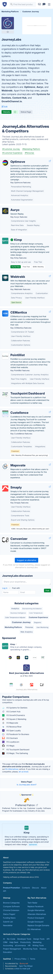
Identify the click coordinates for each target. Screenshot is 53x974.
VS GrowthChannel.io (15, 715)
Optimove (29, 87)
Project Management (12, 949)
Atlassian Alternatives (37, 914)
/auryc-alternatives (10, 207)
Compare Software (11, 906)
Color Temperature (35, 613)
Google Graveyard (35, 922)
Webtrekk (7, 90)
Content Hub (19, 97)
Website (6, 112)
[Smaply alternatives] (5, 488)
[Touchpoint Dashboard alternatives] (5, 394)
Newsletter (7, 925)
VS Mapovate (12, 723)
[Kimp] (5, 241)
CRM (5, 942)
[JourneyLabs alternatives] (8, 23)
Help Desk (13, 942)
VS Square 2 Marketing (16, 719)
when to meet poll (22, 968)
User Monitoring (42, 627)
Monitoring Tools (30, 949)
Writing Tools (38, 945)
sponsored (33, 844)
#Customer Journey (11, 149)
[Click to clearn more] (26, 835)
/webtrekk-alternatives (12, 274)
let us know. (24, 772)
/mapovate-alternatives (12, 463)
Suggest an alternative (26, 560)
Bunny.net (24, 963)
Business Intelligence (18, 613)
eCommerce (20, 945)
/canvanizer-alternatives (12, 536)
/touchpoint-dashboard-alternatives (18, 391)
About (43, 888)
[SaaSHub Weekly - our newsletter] (39, 4)
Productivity (25, 942)
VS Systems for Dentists (16, 708)
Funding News (9, 918)
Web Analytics (26, 632)
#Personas (29, 153)
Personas (29, 627)
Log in (5, 588)
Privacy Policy (20, 959)
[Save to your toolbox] (8, 31)
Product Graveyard (36, 918)
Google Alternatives (36, 910)
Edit (5, 107)
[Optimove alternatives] (5, 163)
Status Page (26, 112)
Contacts (26, 888)
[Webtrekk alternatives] (5, 278)
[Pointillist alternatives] (5, 356)
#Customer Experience (12, 153)
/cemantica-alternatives (12, 310)
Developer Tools (24, 939)
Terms (32, 959)
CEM (5, 313)
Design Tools (39, 939)
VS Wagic (10, 746)
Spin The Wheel (25, 966)
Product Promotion (11, 888)
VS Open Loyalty (13, 730)
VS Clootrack (12, 738)
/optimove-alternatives (12, 159)
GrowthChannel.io (12, 101)
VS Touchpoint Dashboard (17, 749)
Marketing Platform (13, 627)
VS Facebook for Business (17, 734)
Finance (43, 949)
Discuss (35, 888)
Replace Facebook (35, 906)
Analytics (15, 608)
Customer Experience (38, 617)
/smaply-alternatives (11, 485)
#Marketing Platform (31, 149)
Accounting (8, 945)
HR (29, 945)
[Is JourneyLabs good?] (15, 112)
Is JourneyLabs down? (26, 784)
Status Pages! (9, 914)
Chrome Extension (11, 910)
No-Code (11, 939)
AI (4, 939)
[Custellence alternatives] (5, 414)
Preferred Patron (25, 805)
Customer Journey (21, 622)
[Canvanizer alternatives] (5, 540)
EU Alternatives (11, 769)
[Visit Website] (50, 161)
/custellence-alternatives (12, 410)
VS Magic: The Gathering (17, 753)
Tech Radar (32, 903)
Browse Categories (11, 903)
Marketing (37, 942)
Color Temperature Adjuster (15, 617)
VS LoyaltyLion (12, 742)
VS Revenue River (13, 727)
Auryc (40, 87)
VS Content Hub (13, 711)
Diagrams (37, 622)
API (4, 891)
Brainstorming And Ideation (32, 609)
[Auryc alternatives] (5, 211)
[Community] (44, 4)
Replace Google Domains (38, 925)
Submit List (8, 922)
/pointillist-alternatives (11, 352)
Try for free (15, 267)
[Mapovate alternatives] (5, 466)
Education (7, 952)
